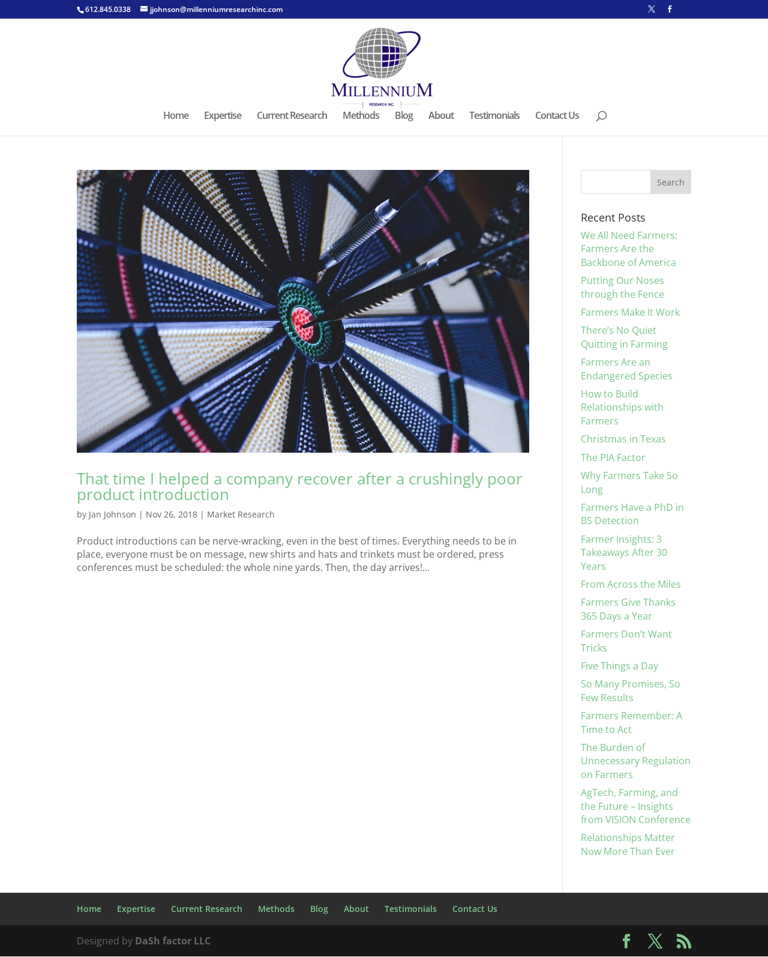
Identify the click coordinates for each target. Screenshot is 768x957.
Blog (404, 116)
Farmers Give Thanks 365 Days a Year (628, 609)
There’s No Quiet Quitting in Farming (624, 337)
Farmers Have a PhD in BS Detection (632, 514)
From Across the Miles (631, 584)
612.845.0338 (108, 9)
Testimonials (494, 116)
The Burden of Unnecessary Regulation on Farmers (636, 761)
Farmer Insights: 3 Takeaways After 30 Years (624, 553)
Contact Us (557, 116)
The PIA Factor (613, 457)
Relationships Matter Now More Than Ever (628, 844)
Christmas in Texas (623, 438)
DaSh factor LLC (173, 940)
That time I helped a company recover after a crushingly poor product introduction (300, 486)
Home (175, 116)
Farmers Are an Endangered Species (627, 368)
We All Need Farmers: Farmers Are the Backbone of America (629, 249)
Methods (361, 116)
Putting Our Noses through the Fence (622, 287)
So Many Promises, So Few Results (630, 690)
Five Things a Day (619, 665)
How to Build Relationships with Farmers (622, 407)
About (441, 116)
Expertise (222, 116)
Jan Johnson (112, 514)
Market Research (241, 514)
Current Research (292, 116)
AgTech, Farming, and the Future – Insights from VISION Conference (636, 806)
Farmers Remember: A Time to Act (631, 722)
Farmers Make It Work (630, 312)
